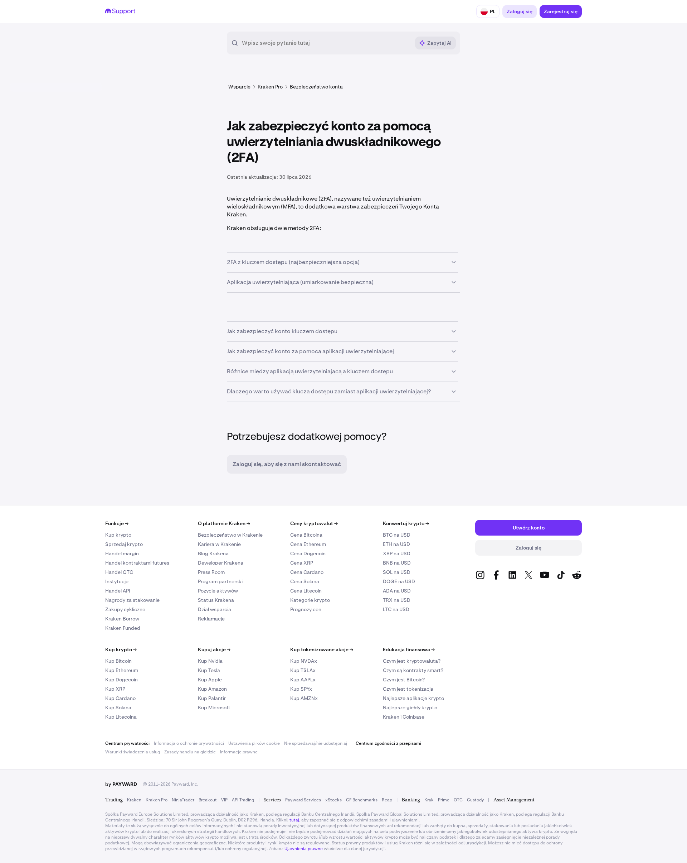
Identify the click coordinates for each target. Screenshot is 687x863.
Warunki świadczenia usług (132, 752)
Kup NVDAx (303, 661)
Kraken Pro (156, 800)
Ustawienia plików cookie (254, 743)
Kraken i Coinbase (403, 717)
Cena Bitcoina (306, 535)
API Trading (243, 800)
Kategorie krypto (310, 600)
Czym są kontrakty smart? (413, 670)
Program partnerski (220, 581)
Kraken (134, 800)
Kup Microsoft (214, 707)
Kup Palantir (212, 698)
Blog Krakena (213, 553)
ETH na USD (396, 544)
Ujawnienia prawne (303, 849)
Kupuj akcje (214, 649)
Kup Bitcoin (118, 661)
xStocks (333, 800)
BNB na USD (397, 563)
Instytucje (116, 581)
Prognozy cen (305, 609)
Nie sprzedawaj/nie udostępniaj (315, 743)
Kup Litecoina (121, 717)
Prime (443, 800)
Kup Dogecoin (121, 679)
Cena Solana (304, 581)
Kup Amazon (212, 689)
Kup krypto (118, 535)
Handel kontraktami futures (137, 563)
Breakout (208, 800)
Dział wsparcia (214, 609)
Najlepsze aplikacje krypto (413, 698)
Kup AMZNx (304, 698)
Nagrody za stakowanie (132, 600)
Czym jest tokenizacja (408, 689)
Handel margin (122, 553)
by (121, 784)
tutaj (294, 820)
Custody (475, 800)
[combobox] (326, 43)
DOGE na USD (399, 581)
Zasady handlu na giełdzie (190, 752)
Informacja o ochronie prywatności (189, 743)
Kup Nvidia (210, 661)
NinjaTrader (183, 800)
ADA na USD (397, 591)
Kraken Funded (122, 628)
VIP (224, 800)
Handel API (117, 591)
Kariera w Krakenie (219, 544)
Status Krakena (216, 600)
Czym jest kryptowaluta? (411, 661)
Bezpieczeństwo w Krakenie (230, 535)
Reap (387, 800)
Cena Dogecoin (308, 553)
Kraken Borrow (122, 618)
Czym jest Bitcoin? (404, 679)
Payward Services (303, 800)
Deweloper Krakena (220, 563)
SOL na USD (396, 572)
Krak (429, 800)
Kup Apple (210, 679)
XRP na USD (396, 553)
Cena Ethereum (308, 544)
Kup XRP (115, 689)
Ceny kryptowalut (314, 523)
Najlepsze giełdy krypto (410, 707)
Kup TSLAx (303, 670)
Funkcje (116, 523)
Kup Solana (118, 707)
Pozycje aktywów (218, 591)
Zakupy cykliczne (125, 609)
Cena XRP (301, 563)
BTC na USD (396, 535)
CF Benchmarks (361, 800)
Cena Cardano (306, 572)
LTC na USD (396, 609)
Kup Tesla (209, 670)
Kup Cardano (120, 698)
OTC (458, 800)
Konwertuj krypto (406, 523)
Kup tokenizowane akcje (321, 649)
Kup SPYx (301, 689)
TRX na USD (396, 600)
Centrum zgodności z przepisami (388, 743)
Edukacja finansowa (409, 649)
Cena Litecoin (306, 591)
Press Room (211, 572)
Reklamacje (211, 618)
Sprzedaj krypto (124, 544)
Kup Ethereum (121, 670)
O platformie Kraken (224, 523)
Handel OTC (119, 572)
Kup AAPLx (303, 679)
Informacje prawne (239, 752)
